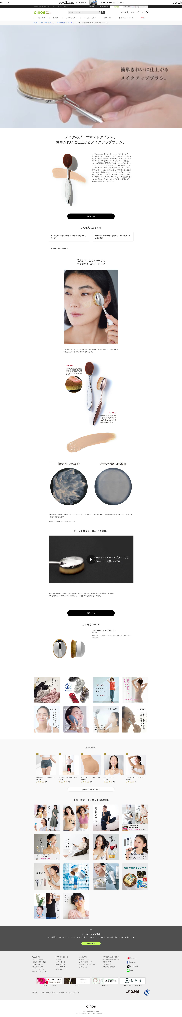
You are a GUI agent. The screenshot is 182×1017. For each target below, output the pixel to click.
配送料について (84, 959)
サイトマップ (107, 964)
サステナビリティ (74, 992)
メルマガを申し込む (91, 943)
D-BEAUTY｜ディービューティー (65, 22)
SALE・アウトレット (62, 957)
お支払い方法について (86, 962)
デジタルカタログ (37, 964)
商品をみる (91, 216)
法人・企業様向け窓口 (48, 992)
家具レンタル (107, 18)
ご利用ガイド (83, 957)
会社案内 (34, 992)
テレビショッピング (90, 18)
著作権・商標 (107, 962)
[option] (46, 768)
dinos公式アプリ (61, 964)
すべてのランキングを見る (91, 789)
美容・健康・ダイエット (47, 22)
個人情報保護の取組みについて (112, 959)
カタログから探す (71, 18)
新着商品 (55, 18)
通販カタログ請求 (37, 967)
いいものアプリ (60, 967)
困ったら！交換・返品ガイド (87, 964)
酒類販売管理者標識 (109, 967)
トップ (35, 22)
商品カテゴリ (42, 18)
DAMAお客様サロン (61, 969)
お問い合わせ (83, 967)
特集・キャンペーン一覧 (126, 18)
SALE (142, 18)
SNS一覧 (58, 959)
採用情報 (61, 992)
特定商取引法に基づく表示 (111, 957)
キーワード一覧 (60, 962)
